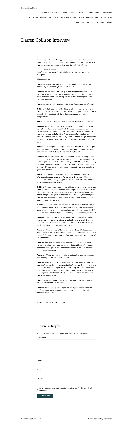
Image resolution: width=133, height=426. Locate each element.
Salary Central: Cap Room (83, 17)
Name (39, 360)
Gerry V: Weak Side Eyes (37, 17)
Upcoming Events (88, 22)
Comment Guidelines (77, 13)
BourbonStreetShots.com (31, 8)
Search (76, 22)
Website (40, 379)
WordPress (108, 419)
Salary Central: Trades (103, 17)
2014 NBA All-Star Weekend (50, 13)
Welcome (100, 22)
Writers (109, 22)
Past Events (53, 17)
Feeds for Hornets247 (103, 13)
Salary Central (65, 17)
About (65, 13)
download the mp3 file (70, 65)
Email (39, 370)
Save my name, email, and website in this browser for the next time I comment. (65, 389)
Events (90, 13)
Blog (63, 302)
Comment (41, 338)
